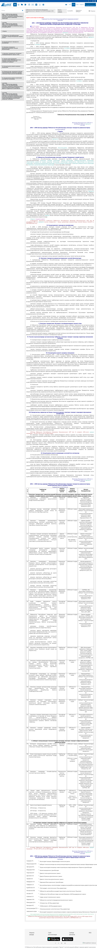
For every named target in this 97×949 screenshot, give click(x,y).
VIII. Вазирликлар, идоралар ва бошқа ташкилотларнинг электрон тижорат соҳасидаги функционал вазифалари (12, 72)
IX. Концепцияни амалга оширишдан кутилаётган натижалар (12, 78)
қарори (47, 215)
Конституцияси (63, 147)
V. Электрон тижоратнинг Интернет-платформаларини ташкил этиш (12, 54)
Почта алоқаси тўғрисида (63, 163)
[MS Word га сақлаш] (36, 4)
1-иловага (38, 44)
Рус (70, 4)
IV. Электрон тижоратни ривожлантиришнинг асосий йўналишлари (10, 48)
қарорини (55, 139)
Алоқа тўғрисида (67, 160)
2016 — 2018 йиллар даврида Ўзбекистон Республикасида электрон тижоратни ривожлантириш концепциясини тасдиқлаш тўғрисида (12, 16)
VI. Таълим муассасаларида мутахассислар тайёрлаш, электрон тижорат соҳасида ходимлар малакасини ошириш (11, 60)
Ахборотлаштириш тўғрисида (84, 160)
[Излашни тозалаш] (22, 10)
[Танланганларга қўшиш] (18, 4)
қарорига (65, 32)
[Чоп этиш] (43, 4)
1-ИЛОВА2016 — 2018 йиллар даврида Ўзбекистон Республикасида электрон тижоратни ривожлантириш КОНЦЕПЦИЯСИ (12, 25)
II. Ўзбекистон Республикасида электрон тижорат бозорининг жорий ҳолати (12, 36)
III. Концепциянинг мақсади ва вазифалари (10, 42)
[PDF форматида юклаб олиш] (40, 4)
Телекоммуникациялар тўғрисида (44, 163)
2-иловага (67, 48)
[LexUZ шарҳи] (25, 4)
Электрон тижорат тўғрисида (49, 160)
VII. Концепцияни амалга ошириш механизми (11, 67)
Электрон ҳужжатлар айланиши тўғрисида (41, 165)
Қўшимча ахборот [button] (78, 11)
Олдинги (32, 219)
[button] (12, 16)
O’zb (77, 4)
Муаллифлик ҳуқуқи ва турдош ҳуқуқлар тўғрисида (43, 162)
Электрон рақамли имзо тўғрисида (83, 163)
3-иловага (79, 81)
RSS (90, 933)
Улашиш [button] (92, 11)
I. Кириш (4, 31)
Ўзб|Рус (82, 4)
